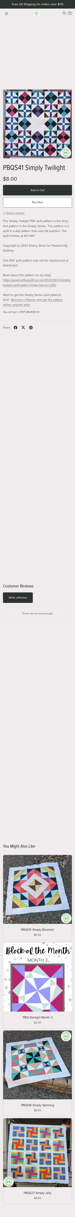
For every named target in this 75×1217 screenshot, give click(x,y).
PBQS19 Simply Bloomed (37, 930)
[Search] (64, 13)
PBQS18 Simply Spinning (37, 1105)
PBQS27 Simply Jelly (37, 1193)
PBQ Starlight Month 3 (37, 1017)
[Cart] (71, 13)
